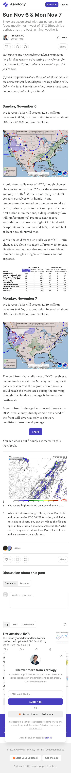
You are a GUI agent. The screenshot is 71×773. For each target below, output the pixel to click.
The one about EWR (16, 633)
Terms (40, 749)
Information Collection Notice (41, 725)
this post (36, 82)
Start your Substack (27, 757)
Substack (19, 766)
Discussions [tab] (28, 624)
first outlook (11, 213)
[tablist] (17, 583)
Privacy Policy (35, 728)
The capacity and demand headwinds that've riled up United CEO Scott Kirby (24, 639)
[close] (61, 655)
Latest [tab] (15, 624)
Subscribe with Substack (38, 714)
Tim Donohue (17, 36)
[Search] (65, 624)
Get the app (51, 757)
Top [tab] (6, 624)
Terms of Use (51, 721)
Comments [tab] (10, 583)
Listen (63, 37)
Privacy (31, 749)
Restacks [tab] (24, 583)
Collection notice (55, 749)
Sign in (64, 4)
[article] (35, 641)
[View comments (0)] (17, 46)
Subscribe (52, 4)
